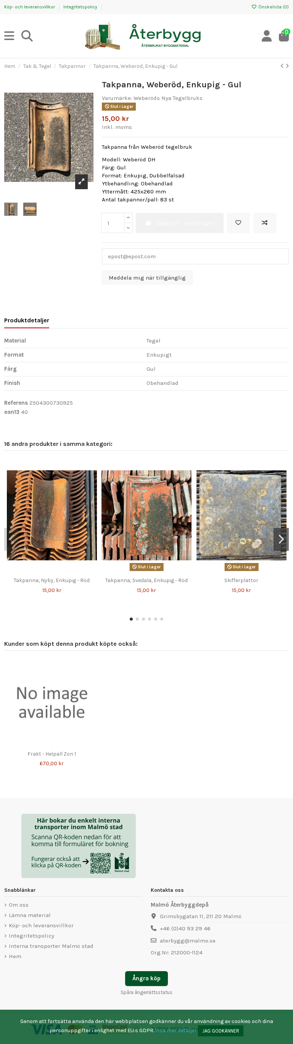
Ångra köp (146, 978)
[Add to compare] (264, 223)
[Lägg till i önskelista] (238, 223)
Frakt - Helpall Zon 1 (51, 754)
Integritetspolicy (80, 7)
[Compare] (51, 571)
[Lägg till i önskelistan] (40, 571)
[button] (131, 619)
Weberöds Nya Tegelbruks (168, 98)
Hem (15, 956)
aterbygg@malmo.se (188, 940)
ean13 (11, 412)
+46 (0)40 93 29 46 (185, 928)
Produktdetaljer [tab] (26, 320)
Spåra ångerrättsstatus (146, 992)
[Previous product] (282, 66)
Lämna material (30, 915)
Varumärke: (117, 98)
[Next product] (287, 66)
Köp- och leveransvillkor (30, 7)
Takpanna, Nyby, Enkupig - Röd (52, 580)
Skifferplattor (241, 580)
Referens (16, 402)
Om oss (19, 904)
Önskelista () (273, 7)
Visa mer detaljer (176, 1030)
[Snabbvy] (63, 571)
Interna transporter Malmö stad (51, 946)
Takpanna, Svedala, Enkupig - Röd (146, 580)
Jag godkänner (220, 1031)
